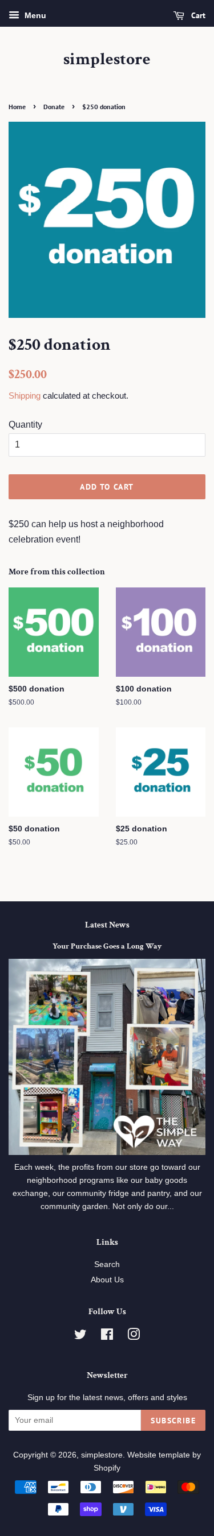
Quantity (25, 424)
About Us (107, 1280)
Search (107, 1264)
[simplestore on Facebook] (107, 1336)
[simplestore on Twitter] (80, 1336)
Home (17, 106)
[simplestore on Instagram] (133, 1336)
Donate (53, 106)
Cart (197, 15)
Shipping (25, 395)
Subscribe (173, 1420)
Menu (34, 15)
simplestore (107, 59)
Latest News (107, 925)
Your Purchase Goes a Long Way (107, 946)
